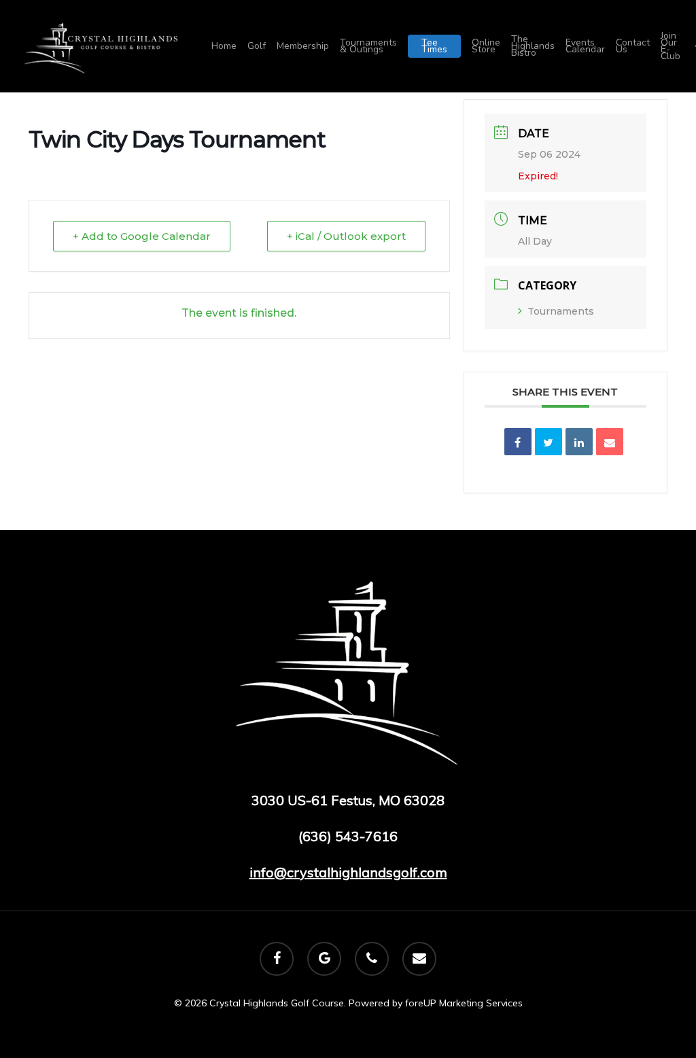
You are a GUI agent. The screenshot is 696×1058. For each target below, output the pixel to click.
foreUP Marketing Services (464, 1003)
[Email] (609, 441)
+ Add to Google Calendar (142, 236)
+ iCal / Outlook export (346, 236)
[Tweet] (548, 441)
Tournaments (560, 311)
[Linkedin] (579, 441)
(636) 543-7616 (348, 836)
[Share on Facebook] (518, 441)
